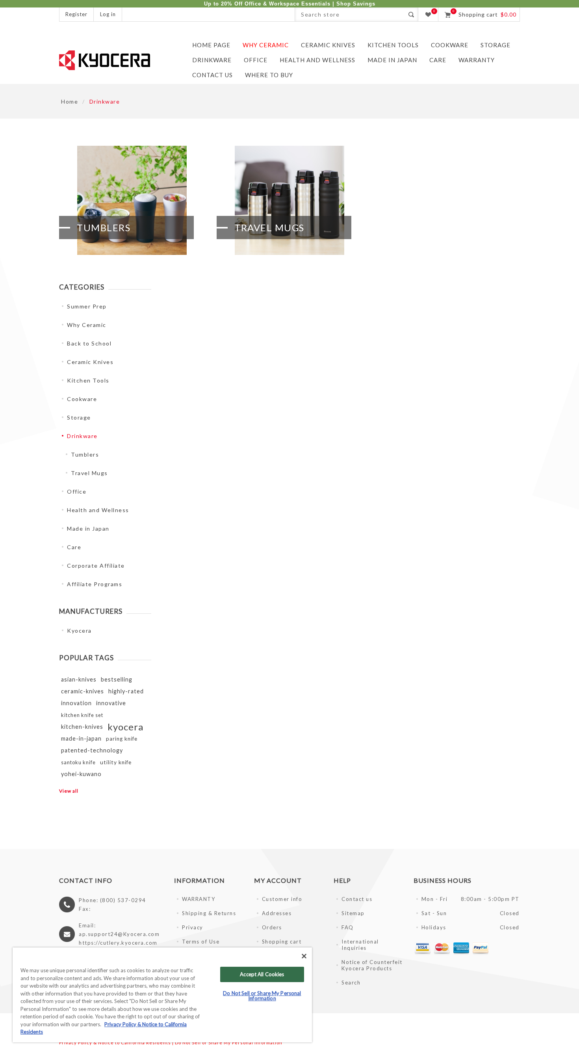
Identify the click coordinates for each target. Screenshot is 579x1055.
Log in (108, 14)
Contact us (356, 899)
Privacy (192, 927)
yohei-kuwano (81, 774)
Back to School (89, 343)
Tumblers (103, 227)
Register (76, 14)
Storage (79, 417)
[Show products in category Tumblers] (132, 200)
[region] (162, 994)
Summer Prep (87, 306)
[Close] (304, 956)
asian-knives (78, 679)
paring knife (121, 739)
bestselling (116, 679)
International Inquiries (360, 944)
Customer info (282, 899)
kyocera (125, 726)
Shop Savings (355, 4)
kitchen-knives (82, 726)
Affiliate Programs (94, 584)
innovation (76, 703)
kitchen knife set (82, 715)
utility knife (116, 762)
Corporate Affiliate (96, 565)
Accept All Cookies (262, 974)
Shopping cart (282, 941)
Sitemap (353, 913)
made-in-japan (81, 738)
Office (76, 491)
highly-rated (126, 691)
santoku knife (78, 762)
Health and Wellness (98, 510)
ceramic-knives (82, 691)
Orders (272, 927)
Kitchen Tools (88, 380)
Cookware (82, 399)
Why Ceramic (86, 324)
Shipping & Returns (209, 913)
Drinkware (82, 436)
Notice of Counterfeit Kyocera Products (372, 965)
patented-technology (92, 750)
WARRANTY (198, 899)
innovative (111, 703)
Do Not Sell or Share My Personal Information (228, 1042)
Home (69, 101)
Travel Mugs (269, 227)
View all (68, 791)
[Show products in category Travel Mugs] (289, 200)
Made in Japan (88, 528)
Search (411, 14)
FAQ (347, 927)
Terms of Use (200, 941)
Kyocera (79, 630)
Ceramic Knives (90, 361)
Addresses (277, 913)
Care (74, 547)
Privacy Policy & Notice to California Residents (115, 1042)
